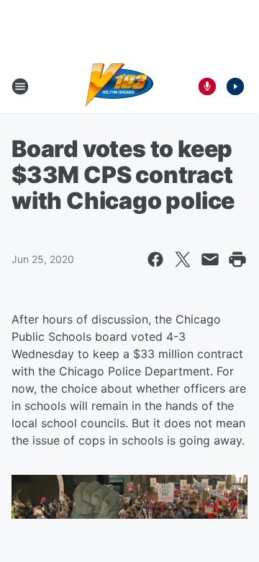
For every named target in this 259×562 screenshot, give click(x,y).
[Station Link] (120, 86)
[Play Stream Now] (235, 86)
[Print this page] (237, 259)
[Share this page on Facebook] (155, 259)
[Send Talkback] (207, 86)
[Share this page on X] (183, 259)
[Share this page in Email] (210, 259)
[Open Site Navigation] (20, 86)
